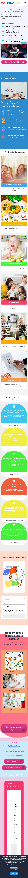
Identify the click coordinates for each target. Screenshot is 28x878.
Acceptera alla (14, 873)
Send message (12, 761)
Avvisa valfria (14, 869)
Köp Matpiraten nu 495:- (14, 728)
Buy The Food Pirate (12, 768)
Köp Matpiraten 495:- (12, 62)
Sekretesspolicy (14, 867)
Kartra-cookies (17, 864)
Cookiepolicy (10, 864)
